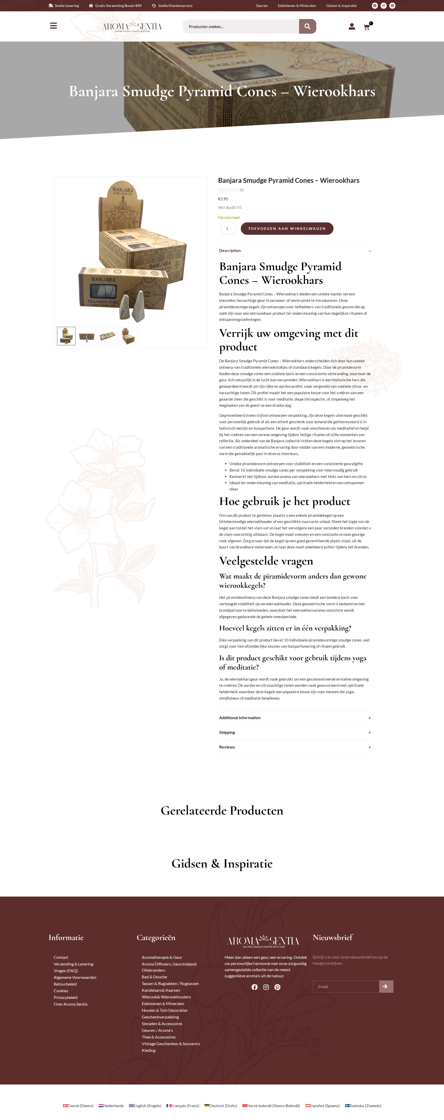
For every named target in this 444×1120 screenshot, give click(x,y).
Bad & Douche (154, 976)
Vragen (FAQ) (66, 970)
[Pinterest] (392, 6)
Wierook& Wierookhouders (166, 996)
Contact (61, 957)
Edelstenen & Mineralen (163, 1003)
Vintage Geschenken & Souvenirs (171, 1043)
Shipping (227, 732)
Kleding (148, 1050)
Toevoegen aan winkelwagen (287, 228)
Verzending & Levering (73, 963)
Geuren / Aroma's (157, 1030)
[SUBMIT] (386, 986)
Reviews (227, 746)
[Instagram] (384, 6)
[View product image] (66, 336)
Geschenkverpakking (160, 1016)
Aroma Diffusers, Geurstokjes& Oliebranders (169, 966)
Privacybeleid (66, 997)
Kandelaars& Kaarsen (161, 990)
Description (230, 250)
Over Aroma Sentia (70, 1003)
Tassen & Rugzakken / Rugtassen (170, 983)
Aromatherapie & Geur (162, 957)
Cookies (61, 990)
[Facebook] (375, 6)
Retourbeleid (65, 983)
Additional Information (240, 717)
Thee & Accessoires (159, 1036)
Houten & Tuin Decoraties (165, 1010)
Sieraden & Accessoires (162, 1023)
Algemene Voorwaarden (75, 977)
